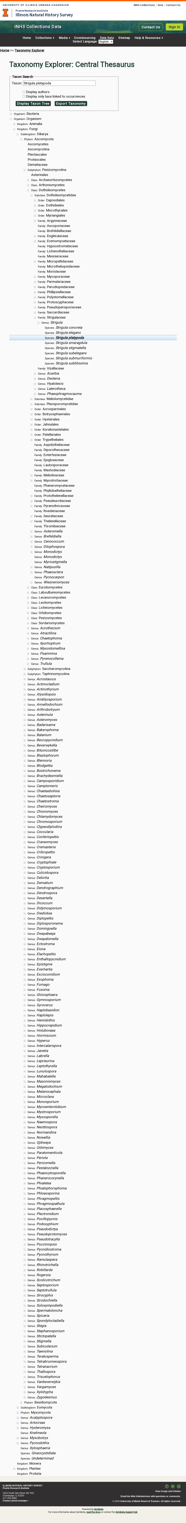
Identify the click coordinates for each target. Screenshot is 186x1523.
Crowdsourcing (85, 38)
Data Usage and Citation (168, 1491)
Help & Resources (148, 38)
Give (160, 5)
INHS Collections (144, 5)
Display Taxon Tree (33, 103)
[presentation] (93, 793)
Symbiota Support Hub (126, 1512)
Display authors (38, 92)
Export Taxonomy (71, 103)
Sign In (174, 27)
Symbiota (98, 1509)
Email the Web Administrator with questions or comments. (151, 1496)
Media (63, 38)
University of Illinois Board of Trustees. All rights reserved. (150, 1501)
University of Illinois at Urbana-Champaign (5, 13)
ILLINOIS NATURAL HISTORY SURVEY (23, 1485)
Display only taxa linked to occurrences (55, 96)
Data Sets (107, 38)
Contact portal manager (15, 1500)
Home (27, 38)
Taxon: (17, 83)
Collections (43, 38)
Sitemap (124, 38)
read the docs (93, 1512)
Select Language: (85, 41)
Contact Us (173, 5)
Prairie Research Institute (32, 10)
